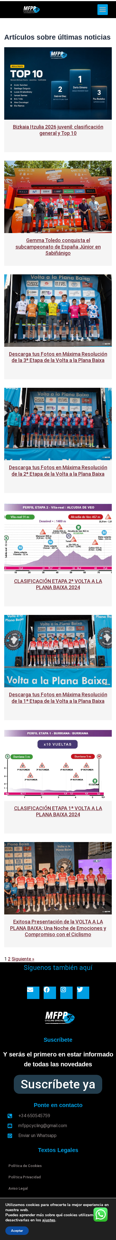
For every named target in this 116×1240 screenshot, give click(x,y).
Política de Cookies (25, 1166)
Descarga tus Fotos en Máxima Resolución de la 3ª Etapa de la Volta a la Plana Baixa (58, 357)
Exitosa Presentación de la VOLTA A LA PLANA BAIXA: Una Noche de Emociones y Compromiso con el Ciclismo (58, 928)
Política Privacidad (24, 1177)
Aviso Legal (18, 1188)
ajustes (48, 1220)
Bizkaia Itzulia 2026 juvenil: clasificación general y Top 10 (58, 130)
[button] (102, 9)
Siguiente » (23, 959)
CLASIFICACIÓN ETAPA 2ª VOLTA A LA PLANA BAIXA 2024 (58, 584)
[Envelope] (33, 993)
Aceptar (17, 1230)
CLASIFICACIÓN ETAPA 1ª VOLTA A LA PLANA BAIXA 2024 (58, 811)
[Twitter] (83, 993)
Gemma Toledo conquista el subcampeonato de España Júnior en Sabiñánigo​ (58, 246)
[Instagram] (66, 993)
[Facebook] (50, 993)
